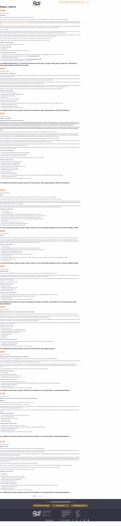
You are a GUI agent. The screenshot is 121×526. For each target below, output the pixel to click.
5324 (2, 190)
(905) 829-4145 (48, 514)
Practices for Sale (85, 2)
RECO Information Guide (49, 520)
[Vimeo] (88, 520)
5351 (2, 113)
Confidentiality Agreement (79, 505)
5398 (2, 10)
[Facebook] (72, 520)
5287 (2, 231)
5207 (2, 352)
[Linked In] (76, 520)
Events (74, 1)
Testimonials (66, 1)
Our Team (70, 1)
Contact (82, 1)
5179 (2, 441)
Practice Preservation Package (41, 505)
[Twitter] (84, 520)
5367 (2, 68)
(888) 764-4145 (49, 515)
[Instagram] (80, 520)
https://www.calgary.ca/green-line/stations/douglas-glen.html (14, 22)
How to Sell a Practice (75, 2)
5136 (2, 307)
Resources (78, 1)
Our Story (61, 1)
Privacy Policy (67, 520)
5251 (2, 266)
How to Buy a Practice (64, 2)
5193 (2, 393)
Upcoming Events (60, 505)
